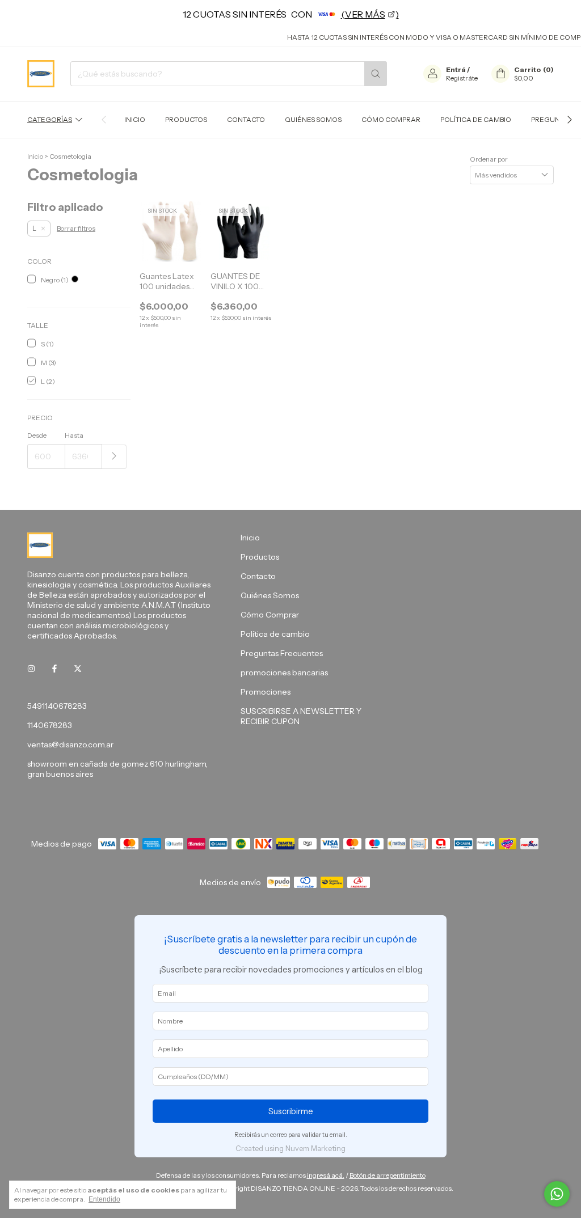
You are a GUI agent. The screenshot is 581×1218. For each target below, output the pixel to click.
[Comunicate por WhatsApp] (557, 1194)
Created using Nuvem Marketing (290, 1148)
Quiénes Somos (313, 119)
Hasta (74, 435)
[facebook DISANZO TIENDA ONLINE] (54, 668)
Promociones (265, 692)
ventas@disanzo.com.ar (70, 744)
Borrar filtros (76, 228)
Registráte (462, 78)
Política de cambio (475, 119)
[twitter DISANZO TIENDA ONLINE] (78, 668)
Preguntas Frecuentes (282, 653)
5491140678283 (57, 706)
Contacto (246, 119)
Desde (37, 435)
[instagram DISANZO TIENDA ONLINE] (31, 668)
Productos (186, 119)
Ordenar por (489, 159)
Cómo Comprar (390, 119)
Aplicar (114, 457)
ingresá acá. (325, 1175)
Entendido (104, 1199)
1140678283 (49, 725)
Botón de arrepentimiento (388, 1175)
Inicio (134, 119)
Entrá (456, 69)
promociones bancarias (284, 672)
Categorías (49, 119)
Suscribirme (290, 1111)
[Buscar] (375, 73)
